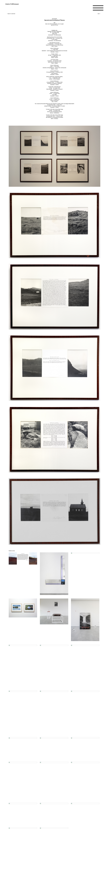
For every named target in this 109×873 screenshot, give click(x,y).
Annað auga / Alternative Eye (54, 86)
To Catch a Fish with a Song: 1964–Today (54, 109)
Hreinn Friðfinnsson (12, 4)
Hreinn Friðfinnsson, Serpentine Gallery (54, 76)
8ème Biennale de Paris (54, 42)
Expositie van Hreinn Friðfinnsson (55, 31)
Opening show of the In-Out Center (54, 37)
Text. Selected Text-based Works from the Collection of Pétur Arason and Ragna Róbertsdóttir (54, 103)
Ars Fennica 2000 (54, 59)
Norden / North (54, 54)
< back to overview (11, 13)
